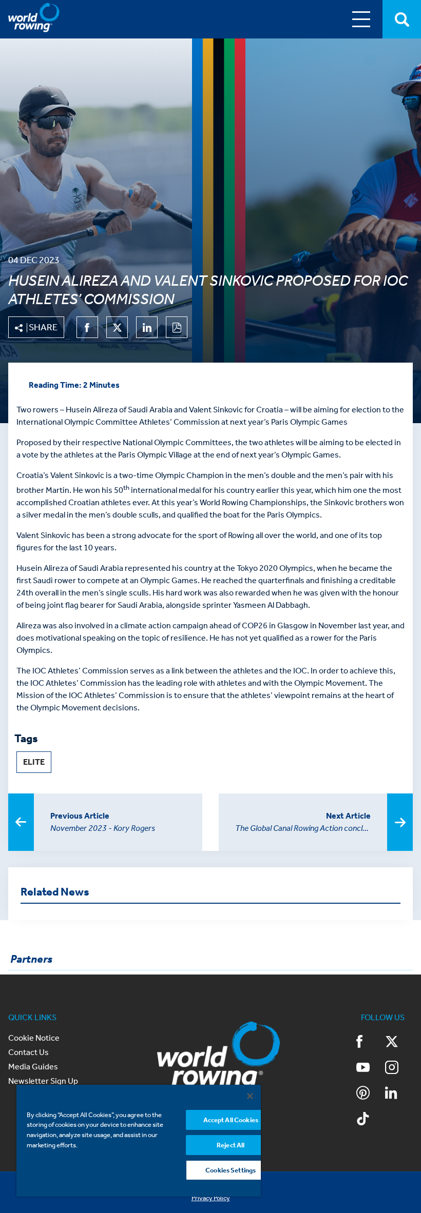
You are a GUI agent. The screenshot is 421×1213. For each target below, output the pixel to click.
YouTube (370, 1068)
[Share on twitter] (117, 327)
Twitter (399, 1042)
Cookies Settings (230, 1170)
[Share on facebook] (87, 327)
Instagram (399, 1068)
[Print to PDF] (176, 327)
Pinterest (370, 1094)
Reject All (230, 1145)
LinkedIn (399, 1094)
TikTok (370, 1119)
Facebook (370, 1042)
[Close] (250, 1096)
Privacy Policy (211, 1198)
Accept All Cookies (230, 1120)
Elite (34, 762)
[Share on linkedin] (147, 327)
